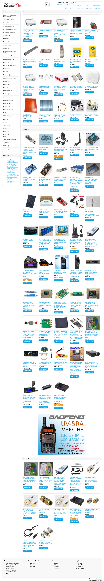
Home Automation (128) (9, 78)
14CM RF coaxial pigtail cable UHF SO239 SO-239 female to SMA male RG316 (29, 512)
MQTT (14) (6, 97)
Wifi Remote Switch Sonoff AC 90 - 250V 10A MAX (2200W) (44, 211)
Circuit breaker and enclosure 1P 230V (59, 60)
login (88, 5)
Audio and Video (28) (9, 32)
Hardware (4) (7, 75)
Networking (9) (7, 103)
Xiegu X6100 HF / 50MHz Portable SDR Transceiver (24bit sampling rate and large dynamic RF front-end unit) (29, 399)
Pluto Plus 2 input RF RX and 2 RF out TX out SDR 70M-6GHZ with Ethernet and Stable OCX (92, 365)
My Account (81, 8)
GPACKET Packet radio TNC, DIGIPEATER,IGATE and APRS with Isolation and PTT (28, 33)
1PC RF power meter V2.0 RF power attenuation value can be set (45, 304)
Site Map (9, 182)
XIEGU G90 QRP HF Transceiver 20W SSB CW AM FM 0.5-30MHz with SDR (29, 364)
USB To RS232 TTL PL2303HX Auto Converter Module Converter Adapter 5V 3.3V (29, 150)
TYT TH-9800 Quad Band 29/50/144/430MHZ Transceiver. (44, 273)
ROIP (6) (5, 119)
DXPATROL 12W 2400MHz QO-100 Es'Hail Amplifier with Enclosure (91, 304)
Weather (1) (6, 149)
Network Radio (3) (8, 100)
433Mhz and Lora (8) (9, 19)
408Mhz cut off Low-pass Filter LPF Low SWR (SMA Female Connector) (75, 304)
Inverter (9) (6, 81)
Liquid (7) (6, 84)
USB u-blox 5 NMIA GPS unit (75, 210)
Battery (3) (6, 42)
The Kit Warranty (12, 165)
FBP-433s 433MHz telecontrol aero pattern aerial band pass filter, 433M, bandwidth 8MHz (28, 334)
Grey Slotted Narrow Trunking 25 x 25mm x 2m (29, 61)
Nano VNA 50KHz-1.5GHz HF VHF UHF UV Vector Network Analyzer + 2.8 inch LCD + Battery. (60, 398)
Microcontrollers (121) (9, 90)
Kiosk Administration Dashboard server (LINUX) (45, 88)
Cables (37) (6, 48)
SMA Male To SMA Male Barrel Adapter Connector (44, 511)
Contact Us (10, 181)
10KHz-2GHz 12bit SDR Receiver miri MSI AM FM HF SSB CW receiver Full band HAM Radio (45, 242)
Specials (56, 568)
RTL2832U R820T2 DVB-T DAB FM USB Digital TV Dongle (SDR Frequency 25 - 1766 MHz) (92, 334)
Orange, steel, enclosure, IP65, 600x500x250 (27, 115)
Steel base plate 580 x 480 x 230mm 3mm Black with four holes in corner (76, 33)
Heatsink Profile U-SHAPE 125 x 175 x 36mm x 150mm (44, 115)
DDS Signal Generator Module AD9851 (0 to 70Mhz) (29, 179)
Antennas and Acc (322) (10, 29)
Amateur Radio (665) (9, 26)
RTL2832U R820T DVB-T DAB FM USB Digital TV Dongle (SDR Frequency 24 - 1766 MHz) (45, 480)
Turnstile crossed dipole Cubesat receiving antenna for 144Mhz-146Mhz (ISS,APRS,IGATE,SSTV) (92, 212)
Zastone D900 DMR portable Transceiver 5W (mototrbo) (60, 272)
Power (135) (6, 106)
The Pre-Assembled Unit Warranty (12, 167)
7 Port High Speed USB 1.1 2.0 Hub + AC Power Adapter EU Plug (60, 150)
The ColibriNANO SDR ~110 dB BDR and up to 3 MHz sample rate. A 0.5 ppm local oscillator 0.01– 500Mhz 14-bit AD (45, 399)
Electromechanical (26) (9, 65)
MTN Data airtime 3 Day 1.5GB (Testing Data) (75, 61)
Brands (56, 563)
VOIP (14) (6, 146)
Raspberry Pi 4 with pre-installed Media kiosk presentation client (60, 88)
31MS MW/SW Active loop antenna (45, 148)
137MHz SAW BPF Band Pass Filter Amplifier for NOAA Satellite (28, 304)
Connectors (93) (7, 56)
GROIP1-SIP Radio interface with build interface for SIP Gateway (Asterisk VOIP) (59, 33)
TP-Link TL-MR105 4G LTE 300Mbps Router (91, 87)
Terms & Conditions (12, 178)
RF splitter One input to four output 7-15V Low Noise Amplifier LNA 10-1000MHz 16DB (45, 334)
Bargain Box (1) (7, 38)
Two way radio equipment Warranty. (13, 174)
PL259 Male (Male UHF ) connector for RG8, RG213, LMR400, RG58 (45, 542)
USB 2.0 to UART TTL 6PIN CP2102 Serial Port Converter (60, 179)
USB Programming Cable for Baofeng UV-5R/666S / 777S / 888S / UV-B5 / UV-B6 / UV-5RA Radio (29, 543)
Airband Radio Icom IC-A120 (75, 114)
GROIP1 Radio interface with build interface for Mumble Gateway (29, 88)
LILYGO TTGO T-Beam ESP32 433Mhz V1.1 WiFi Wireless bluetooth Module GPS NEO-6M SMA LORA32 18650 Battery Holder (76, 335)
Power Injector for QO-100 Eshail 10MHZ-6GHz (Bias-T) (60, 364)
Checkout (98, 8)
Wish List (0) (72, 8)
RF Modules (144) (8, 116)
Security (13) (6, 125)
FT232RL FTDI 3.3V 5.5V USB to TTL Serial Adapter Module (60, 211)
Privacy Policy (11, 172)
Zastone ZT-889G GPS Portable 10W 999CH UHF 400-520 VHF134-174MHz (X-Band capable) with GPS (76, 273)
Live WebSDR (11, 164)
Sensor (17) (6, 128)
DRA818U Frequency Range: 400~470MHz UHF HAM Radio (76, 88)
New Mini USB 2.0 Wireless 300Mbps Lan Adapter (76, 149)
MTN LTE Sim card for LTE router (91, 60)
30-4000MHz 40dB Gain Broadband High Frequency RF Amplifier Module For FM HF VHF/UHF (60, 305)
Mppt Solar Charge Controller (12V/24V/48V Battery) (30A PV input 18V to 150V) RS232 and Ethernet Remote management (76, 182)
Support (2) (6, 23)
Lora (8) (5, 87)
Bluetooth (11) (7, 45)
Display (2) (6, 62)
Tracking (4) (6, 142)
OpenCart (99, 579)
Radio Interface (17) (8, 113)
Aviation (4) (6, 35)
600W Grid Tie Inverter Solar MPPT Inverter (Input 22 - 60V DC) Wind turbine (91, 180)
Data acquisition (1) (8, 59)
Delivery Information (12, 162)
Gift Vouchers (57, 565)
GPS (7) (5, 71)
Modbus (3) (6, 94)
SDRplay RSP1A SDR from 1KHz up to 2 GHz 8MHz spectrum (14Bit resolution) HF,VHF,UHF (60, 334)
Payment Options (12, 177)
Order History (81, 565)
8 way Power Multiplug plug (45, 31)
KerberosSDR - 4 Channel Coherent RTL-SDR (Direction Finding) (60, 241)
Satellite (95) (6, 122)
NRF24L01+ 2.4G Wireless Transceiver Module (45, 179)
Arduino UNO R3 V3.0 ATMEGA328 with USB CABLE (91, 149)
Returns (32, 565)
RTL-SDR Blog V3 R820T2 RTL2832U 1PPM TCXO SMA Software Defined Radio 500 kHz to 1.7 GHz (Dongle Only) (91, 243)
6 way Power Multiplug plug (45, 60)
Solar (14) (6, 132)
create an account (96, 5)
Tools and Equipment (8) (10, 139)
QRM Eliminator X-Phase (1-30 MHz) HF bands (29, 241)
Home (66, 8)
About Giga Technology (10, 160)
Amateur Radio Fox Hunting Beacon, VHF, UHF (91, 32)
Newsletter (81, 568)
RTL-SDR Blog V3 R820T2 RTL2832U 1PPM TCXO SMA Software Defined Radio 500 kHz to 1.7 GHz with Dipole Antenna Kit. (76, 482)
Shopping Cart (90, 8)
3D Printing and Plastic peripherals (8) (9, 15)
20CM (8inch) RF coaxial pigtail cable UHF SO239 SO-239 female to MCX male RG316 (91, 480)
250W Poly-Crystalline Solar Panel (29, 210)
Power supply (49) (8, 109)
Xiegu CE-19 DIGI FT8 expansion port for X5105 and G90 (45, 364)
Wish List (80, 566)
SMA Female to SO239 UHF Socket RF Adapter (91, 511)
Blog (8, 180)
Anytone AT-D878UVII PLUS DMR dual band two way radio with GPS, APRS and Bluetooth (76, 242)
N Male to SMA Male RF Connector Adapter (91, 114)
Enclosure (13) (7, 68)
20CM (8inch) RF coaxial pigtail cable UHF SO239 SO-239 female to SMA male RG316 (60, 512)
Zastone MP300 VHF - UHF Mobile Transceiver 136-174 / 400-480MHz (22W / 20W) (29, 273)
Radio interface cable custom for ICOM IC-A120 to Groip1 (60, 115)
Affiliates (56, 566)
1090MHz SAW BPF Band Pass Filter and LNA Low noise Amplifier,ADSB (91, 273)
